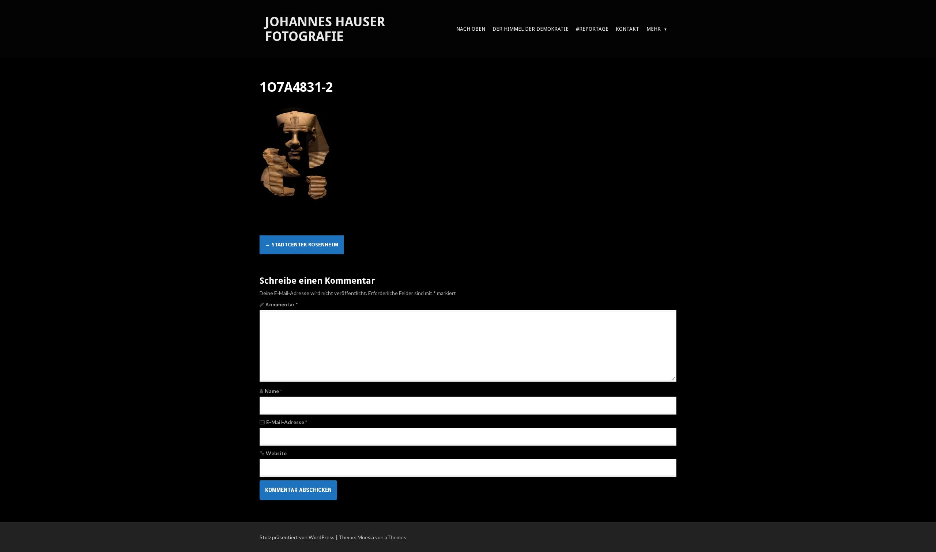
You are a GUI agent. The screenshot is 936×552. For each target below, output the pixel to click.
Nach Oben (470, 29)
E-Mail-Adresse (286, 422)
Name (273, 391)
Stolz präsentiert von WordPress (297, 537)
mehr (653, 29)
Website (276, 453)
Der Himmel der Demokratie (530, 29)
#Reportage (592, 29)
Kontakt (627, 29)
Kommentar (281, 304)
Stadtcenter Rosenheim (301, 244)
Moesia (366, 537)
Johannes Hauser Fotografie (325, 29)
